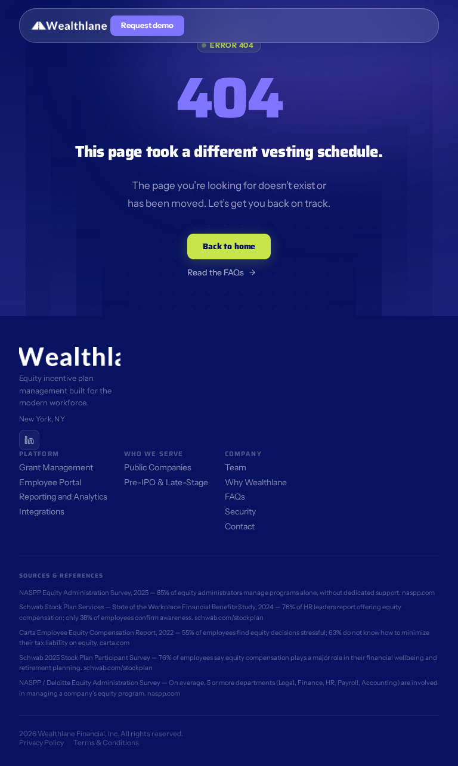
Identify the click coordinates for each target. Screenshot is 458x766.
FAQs (235, 496)
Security (240, 511)
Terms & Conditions (106, 742)
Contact (240, 526)
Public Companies (157, 467)
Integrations (41, 511)
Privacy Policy (41, 742)
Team (235, 467)
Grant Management (56, 467)
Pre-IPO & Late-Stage (166, 482)
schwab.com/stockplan (229, 617)
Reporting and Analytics (63, 496)
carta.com (114, 642)
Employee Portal (50, 482)
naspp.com (418, 592)
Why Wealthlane (256, 482)
